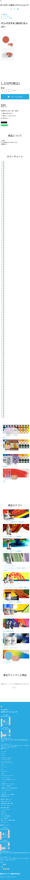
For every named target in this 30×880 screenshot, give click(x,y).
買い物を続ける (4, 118)
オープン (3, 765)
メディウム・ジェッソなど (7, 775)
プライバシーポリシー (6, 805)
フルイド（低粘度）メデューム (9, 779)
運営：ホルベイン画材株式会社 (8, 820)
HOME (6, 14)
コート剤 (4, 792)
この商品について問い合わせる (8, 116)
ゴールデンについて (5, 809)
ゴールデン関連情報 (5, 816)
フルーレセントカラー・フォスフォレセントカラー (7, 762)
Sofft (3, 773)
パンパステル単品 (7, 18)
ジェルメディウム (6, 777)
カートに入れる (16, 96)
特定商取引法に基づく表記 (7, 803)
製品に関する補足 (5, 807)
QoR (2, 769)
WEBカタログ (4, 814)
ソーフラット (4, 767)
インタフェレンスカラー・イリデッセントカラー (7, 758)
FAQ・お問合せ (4, 818)
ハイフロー (3, 755)
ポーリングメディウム (7, 790)
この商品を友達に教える (7, 113)
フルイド (3, 753)
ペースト (4, 781)
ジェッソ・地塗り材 (6, 786)
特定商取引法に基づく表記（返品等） (10, 111)
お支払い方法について (6, 801)
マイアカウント (4, 822)
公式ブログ (3, 811)
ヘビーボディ (4, 751)
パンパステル (6, 16)
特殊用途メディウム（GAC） (8, 784)
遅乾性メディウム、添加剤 (8, 794)
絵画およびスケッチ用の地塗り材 (9, 788)
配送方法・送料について (6, 799)
